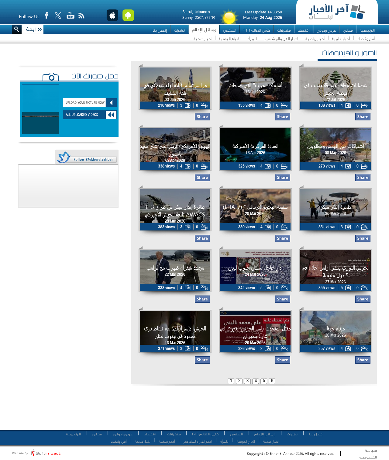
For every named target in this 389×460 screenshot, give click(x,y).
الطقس (229, 30)
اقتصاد (303, 30)
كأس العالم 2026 (256, 30)
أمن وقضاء (366, 38)
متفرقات (284, 30)
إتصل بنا (160, 30)
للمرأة (252, 38)
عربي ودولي (326, 30)
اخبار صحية (203, 38)
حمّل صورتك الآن (95, 77)
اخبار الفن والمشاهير (281, 38)
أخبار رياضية (315, 38)
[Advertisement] (252, 410)
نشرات (179, 30)
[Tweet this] (87, 157)
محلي (348, 30)
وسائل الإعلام (204, 30)
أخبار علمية (341, 38)
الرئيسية (367, 30)
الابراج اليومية (229, 38)
